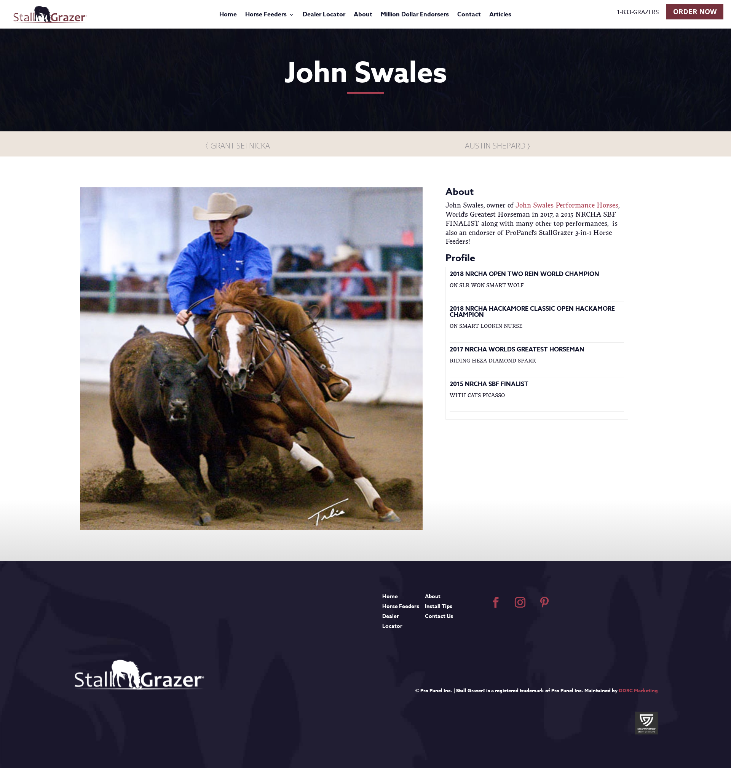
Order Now (695, 11)
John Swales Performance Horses (567, 205)
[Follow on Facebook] (495, 602)
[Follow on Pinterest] (544, 602)
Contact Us (439, 616)
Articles (500, 15)
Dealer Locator (324, 15)
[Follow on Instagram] (520, 602)
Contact (469, 15)
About (363, 15)
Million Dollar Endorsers (415, 15)
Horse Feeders (266, 15)
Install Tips (438, 606)
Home (228, 15)
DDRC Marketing (638, 690)
